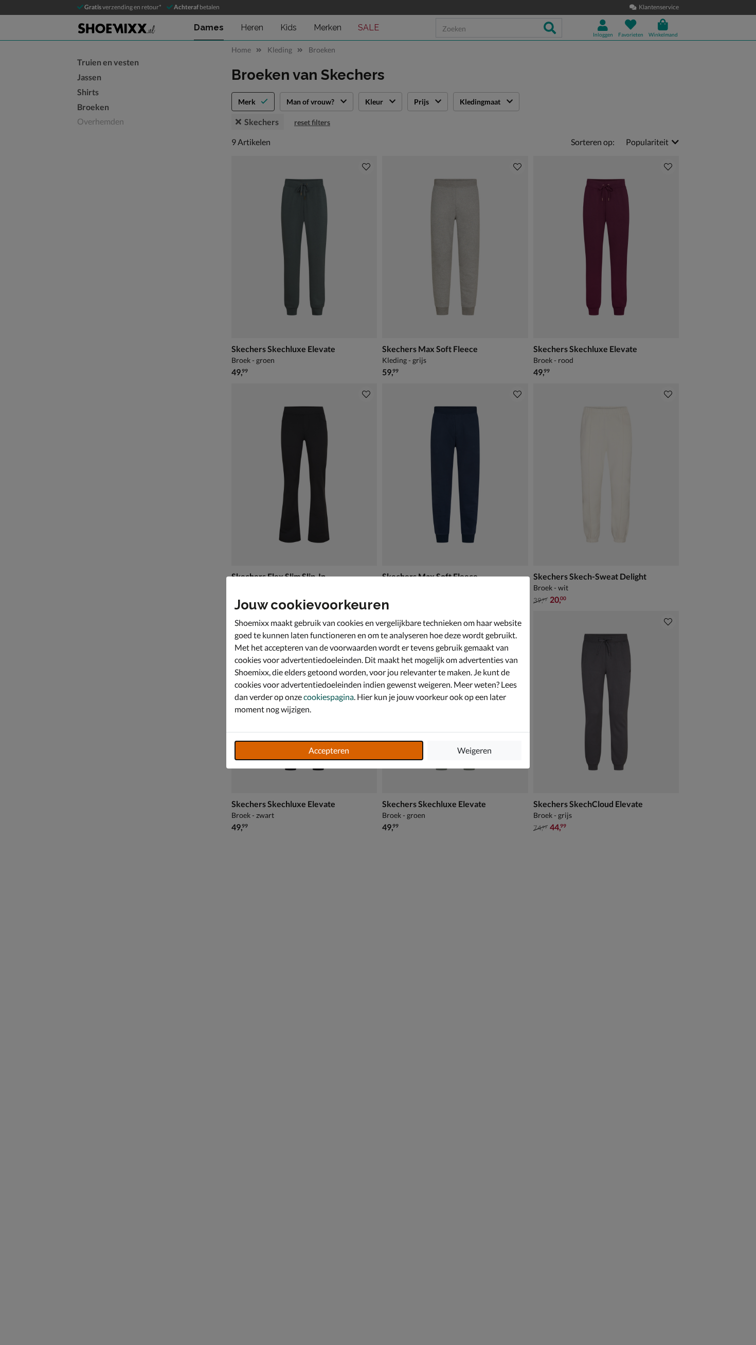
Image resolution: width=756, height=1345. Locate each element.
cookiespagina (328, 697)
